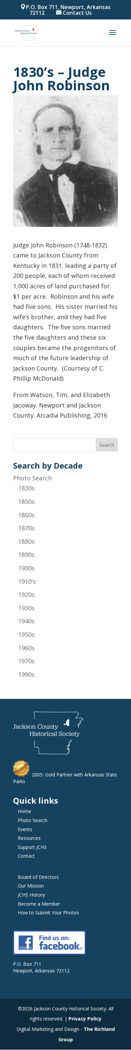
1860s (26, 515)
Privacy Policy (85, 1018)
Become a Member (39, 904)
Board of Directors (38, 877)
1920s (26, 594)
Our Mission (31, 885)
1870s (26, 528)
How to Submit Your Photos (48, 912)
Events (25, 829)
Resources (29, 838)
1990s (26, 674)
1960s (26, 648)
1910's (27, 581)
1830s (26, 488)
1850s (26, 501)
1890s (26, 555)
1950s (26, 634)
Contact (26, 856)
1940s (26, 621)
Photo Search (32, 478)
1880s (26, 541)
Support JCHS (32, 847)
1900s (26, 568)
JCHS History (31, 895)
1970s (26, 661)
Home (24, 811)
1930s (26, 608)
